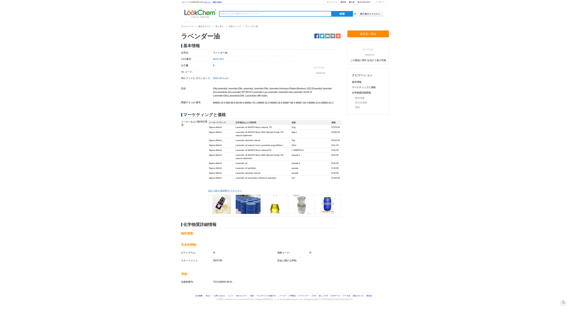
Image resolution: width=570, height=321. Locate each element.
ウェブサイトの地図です (266, 296)
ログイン (207, 2)
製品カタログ (204, 26)
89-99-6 (240, 103)
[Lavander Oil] (274, 204)
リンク (230, 296)
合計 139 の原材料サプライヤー (225, 190)
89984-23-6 (314, 103)
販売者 (343, 2)
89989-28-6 (276, 103)
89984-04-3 (327, 103)
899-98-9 (230, 103)
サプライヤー (304, 296)
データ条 (346, 296)
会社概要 (199, 296)
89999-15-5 (219, 103)
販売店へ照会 (368, 33)
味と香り (220, 26)
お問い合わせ (219, 296)
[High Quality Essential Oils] (328, 204)
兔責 (252, 296)
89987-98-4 (289, 103)
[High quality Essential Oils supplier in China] (301, 204)
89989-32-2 (263, 103)
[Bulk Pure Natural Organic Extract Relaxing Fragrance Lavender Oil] (221, 204)
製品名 (369, 296)
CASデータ (335, 296)
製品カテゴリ (358, 296)
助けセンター (241, 296)
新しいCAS (323, 296)
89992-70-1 (251, 103)
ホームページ (332, 2)
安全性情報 (361, 102)
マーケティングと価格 (364, 87)
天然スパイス (235, 26)
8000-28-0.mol (220, 78)
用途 (357, 107)
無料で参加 (217, 2)
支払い (208, 296)
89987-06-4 (302, 103)
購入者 (351, 2)
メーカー (282, 296)
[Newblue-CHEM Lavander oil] (248, 204)
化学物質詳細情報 (361, 92)
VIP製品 (292, 296)
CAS (314, 296)
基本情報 (356, 82)
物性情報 (359, 98)
